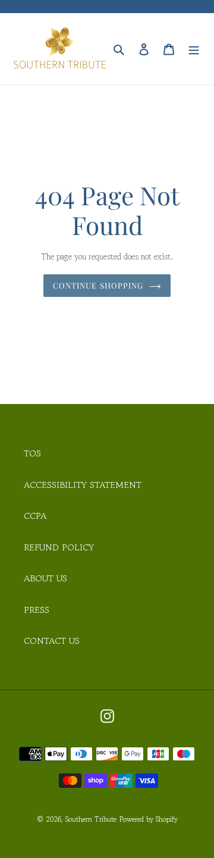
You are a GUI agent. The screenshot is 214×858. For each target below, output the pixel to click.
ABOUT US (45, 578)
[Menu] (193, 48)
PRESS (36, 609)
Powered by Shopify (148, 819)
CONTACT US (52, 640)
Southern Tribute (91, 819)
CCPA (35, 515)
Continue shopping (98, 285)
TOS (32, 453)
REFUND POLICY (59, 547)
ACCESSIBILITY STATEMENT (82, 484)
